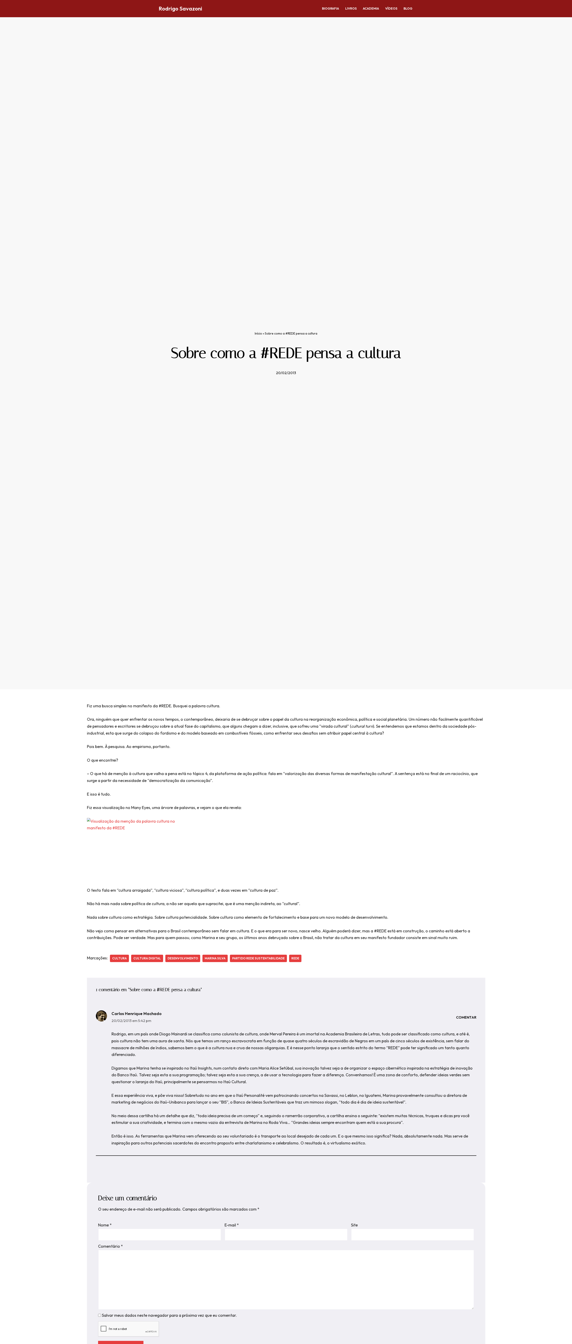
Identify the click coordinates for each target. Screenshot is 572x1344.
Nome (105, 1225)
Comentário (110, 1246)
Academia (371, 8)
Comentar (466, 1017)
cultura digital (147, 958)
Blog (408, 8)
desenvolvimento (183, 958)
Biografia (330, 8)
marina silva (215, 958)
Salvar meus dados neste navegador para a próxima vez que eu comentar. (169, 1315)
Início (258, 333)
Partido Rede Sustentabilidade (258, 958)
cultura (119, 958)
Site (354, 1225)
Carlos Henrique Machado (136, 1013)
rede (295, 958)
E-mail (232, 1225)
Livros (351, 8)
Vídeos (391, 8)
